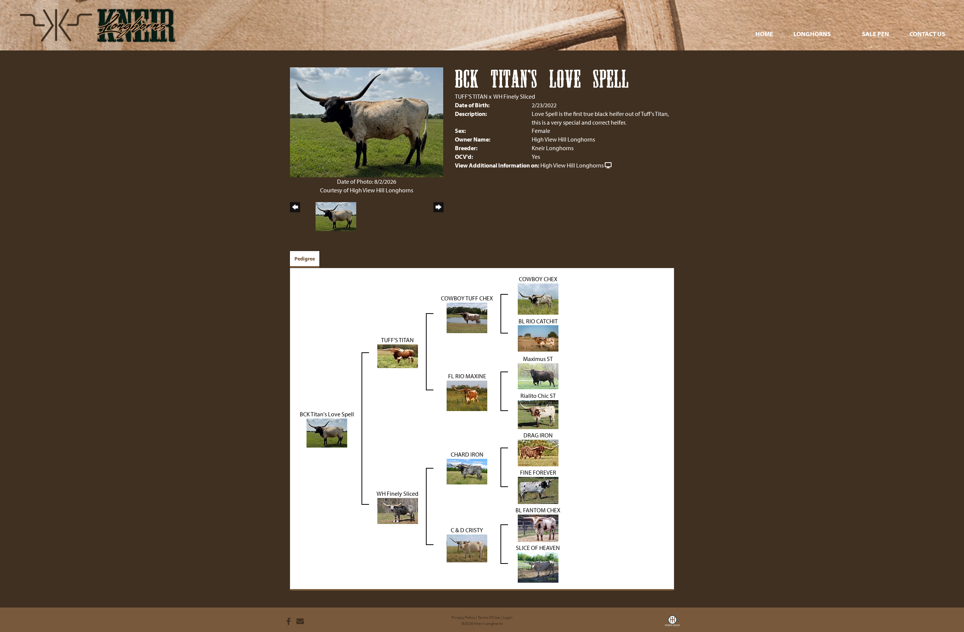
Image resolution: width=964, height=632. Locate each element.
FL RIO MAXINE (467, 376)
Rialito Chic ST (538, 395)
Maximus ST (538, 358)
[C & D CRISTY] (467, 547)
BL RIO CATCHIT (538, 321)
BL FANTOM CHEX (538, 510)
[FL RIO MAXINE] (467, 395)
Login (508, 617)
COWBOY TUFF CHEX (467, 298)
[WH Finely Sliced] (397, 510)
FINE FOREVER (538, 472)
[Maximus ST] (538, 375)
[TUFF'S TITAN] (397, 355)
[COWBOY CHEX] (538, 298)
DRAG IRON (538, 435)
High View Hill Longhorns (572, 165)
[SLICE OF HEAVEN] (538, 566)
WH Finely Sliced (514, 96)
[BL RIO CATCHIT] (538, 337)
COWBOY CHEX (538, 279)
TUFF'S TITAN (471, 96)
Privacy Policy (463, 617)
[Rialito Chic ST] (538, 413)
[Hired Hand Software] (672, 623)
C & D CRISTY (467, 530)
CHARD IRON (467, 454)
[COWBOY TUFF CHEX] (467, 317)
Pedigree (304, 258)
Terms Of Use (489, 617)
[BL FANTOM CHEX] (538, 527)
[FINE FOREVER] (538, 489)
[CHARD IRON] (467, 471)
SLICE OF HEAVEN (538, 547)
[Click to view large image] (366, 121)
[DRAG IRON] (538, 452)
